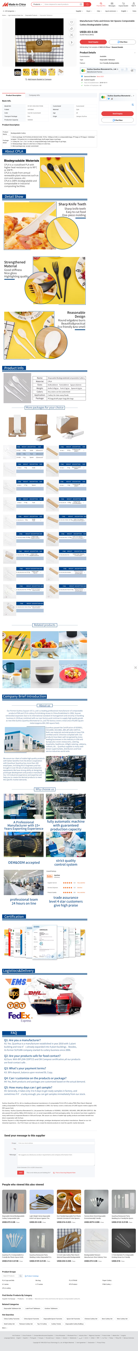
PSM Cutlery (106, 1284)
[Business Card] (133, 104)
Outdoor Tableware (51, 1308)
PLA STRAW (73, 1280)
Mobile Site (116, 1335)
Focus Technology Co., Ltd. (55, 1342)
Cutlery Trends (56, 1324)
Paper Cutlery (106, 1280)
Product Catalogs (33, 1276)
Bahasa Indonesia (129, 1338)
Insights (123, 1335)
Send (20, 1173)
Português (33, 1338)
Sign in (133, 6)
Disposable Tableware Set (12, 1308)
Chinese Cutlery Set (91, 1319)
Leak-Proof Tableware (32, 1308)
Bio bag (38, 1280)
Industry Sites (83, 1335)
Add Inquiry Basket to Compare (39, 79)
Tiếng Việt (118, 1338)
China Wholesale (60, 1335)
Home (4, 15)
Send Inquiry (93, 42)
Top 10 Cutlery (42, 1324)
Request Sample (117, 47)
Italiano (58, 1338)
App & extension (110, 11)
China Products (26, 1335)
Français (40, 1338)
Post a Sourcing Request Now (64, 1173)
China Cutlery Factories (11, 1319)
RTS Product (73, 1284)
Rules (134, 11)
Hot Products (16, 1335)
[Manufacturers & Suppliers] (14, 4)
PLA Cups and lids (8, 1280)
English (18, 1338)
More (4, 1328)
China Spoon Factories (31, 1319)
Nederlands (73, 1338)
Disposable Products (31, 15)
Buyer (88, 11)
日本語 (93, 1338)
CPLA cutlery (6, 1288)
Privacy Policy (101, 1342)
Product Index (106, 1335)
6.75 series (39, 1284)
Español (25, 1338)
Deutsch (65, 1338)
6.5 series (5, 1284)
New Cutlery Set (122, 1319)
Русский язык (50, 1338)
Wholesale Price (72, 1335)
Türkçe (111, 1338)
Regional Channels (94, 1335)
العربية (80, 1338)
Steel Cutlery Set (9, 1324)
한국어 (86, 1338)
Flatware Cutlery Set (26, 1324)
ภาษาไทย (104, 1338)
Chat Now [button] (123, 42)
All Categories (9, 11)
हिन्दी (98, 1338)
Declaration (91, 1342)
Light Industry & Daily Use (15, 15)
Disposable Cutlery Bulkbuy (74, 1324)
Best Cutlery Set (107, 1319)
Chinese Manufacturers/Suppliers (43, 1335)
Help (98, 11)
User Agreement (81, 1342)
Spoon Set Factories (73, 1319)
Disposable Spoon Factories (53, 1319)
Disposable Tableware (46, 15)
